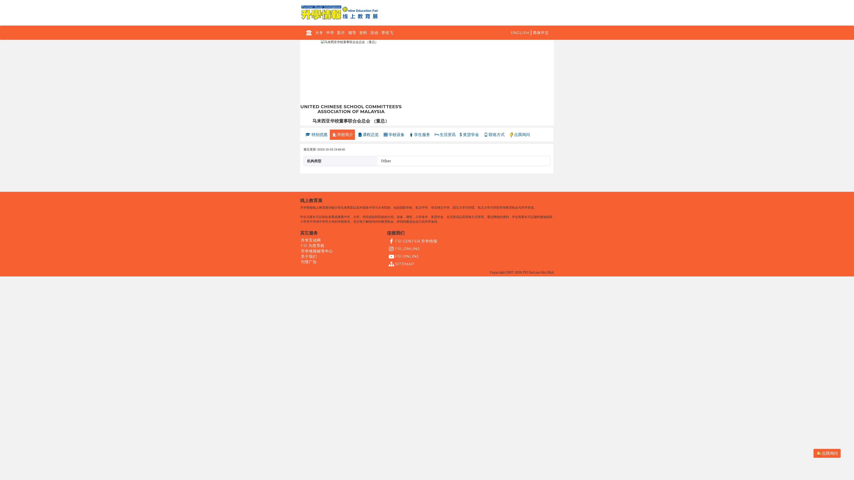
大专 (319, 32)
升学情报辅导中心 (317, 251)
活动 (374, 32)
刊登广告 (309, 262)
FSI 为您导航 (312, 245)
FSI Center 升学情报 (416, 241)
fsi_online (407, 248)
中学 (330, 32)
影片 (341, 32)
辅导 (352, 32)
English (520, 32)
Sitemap (404, 264)
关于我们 (309, 256)
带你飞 (387, 32)
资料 (363, 32)
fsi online (407, 256)
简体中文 (541, 32)
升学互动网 (311, 240)
